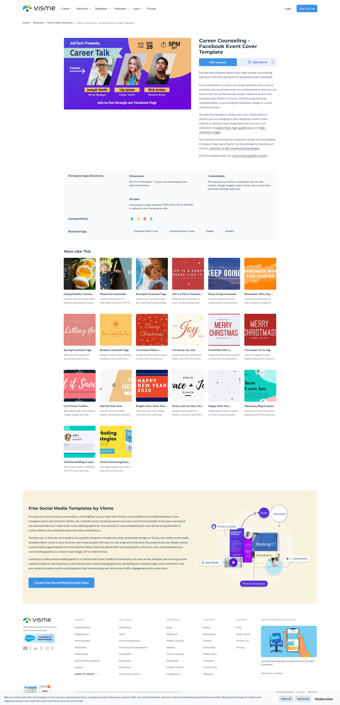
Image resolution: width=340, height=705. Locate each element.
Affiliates (208, 674)
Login (288, 8)
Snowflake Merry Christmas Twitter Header (219, 350)
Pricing (151, 8)
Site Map (312, 692)
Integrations (173, 674)
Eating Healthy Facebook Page (79, 294)
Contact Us (242, 640)
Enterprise (125, 667)
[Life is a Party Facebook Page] (188, 274)
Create (65, 8)
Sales (122, 634)
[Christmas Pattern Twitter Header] (152, 330)
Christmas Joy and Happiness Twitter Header (183, 350)
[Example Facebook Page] (152, 274)
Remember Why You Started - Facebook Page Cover (259, 294)
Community (210, 667)
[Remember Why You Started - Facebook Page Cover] (260, 274)
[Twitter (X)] (41, 648)
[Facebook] (30, 648)
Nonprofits (125, 654)
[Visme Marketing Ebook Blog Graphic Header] (116, 442)
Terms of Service (285, 692)
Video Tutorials (175, 640)
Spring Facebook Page (78, 350)
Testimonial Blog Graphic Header (79, 462)
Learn (136, 8)
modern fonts (222, 127)
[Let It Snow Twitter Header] (80, 386)
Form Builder (82, 640)
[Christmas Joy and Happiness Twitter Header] (188, 330)
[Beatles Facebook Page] (116, 330)
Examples (120, 8)
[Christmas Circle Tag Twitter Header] (260, 330)
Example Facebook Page (151, 294)
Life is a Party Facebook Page (187, 294)
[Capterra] (31, 686)
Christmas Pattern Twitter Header (147, 350)
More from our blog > (272, 673)
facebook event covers (182, 230)
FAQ (238, 627)
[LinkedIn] (35, 648)
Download (209, 647)
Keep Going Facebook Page (222, 294)
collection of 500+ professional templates (234, 148)
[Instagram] (47, 648)
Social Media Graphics (87, 660)
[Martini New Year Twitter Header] (116, 386)
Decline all (303, 698)
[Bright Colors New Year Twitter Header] (152, 386)
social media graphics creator (249, 155)
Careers (207, 640)
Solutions (82, 8)
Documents (81, 654)
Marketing (125, 627)
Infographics (82, 634)
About (206, 627)
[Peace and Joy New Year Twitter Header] (188, 386)
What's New (210, 654)
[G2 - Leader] (44, 686)
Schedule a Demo (129, 674)
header (210, 230)
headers (229, 230)
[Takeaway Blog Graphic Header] (260, 386)
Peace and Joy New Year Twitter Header (187, 406)
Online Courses (175, 654)
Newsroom (209, 634)
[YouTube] (25, 648)
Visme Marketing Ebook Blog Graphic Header (115, 462)
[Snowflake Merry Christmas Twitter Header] (224, 330)
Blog (169, 627)
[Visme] (39, 8)
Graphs (79, 667)
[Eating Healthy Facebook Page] (80, 274)
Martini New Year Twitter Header (111, 406)
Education (125, 660)
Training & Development (133, 647)
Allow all (286, 698)
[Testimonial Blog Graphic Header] (80, 442)
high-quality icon (242, 127)
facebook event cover (146, 230)
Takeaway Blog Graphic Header (259, 406)
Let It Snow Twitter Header (76, 406)
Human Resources (129, 640)
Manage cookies (324, 698)
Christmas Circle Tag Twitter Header (257, 350)
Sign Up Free (307, 8)
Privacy (301, 692)
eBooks (170, 647)
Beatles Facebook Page (114, 350)
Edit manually (217, 62)
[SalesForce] (38, 638)
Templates (101, 8)
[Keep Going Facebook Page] (224, 274)
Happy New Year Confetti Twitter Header (223, 406)
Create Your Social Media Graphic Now (61, 583)
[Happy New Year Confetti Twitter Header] (224, 386)
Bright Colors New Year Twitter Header (151, 406)
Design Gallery (174, 667)
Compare (208, 660)
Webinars (171, 634)
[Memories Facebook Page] (116, 274)
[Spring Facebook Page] (80, 330)
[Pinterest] (52, 648)
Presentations (82, 627)
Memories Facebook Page (113, 294)
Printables (80, 647)
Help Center (243, 634)
